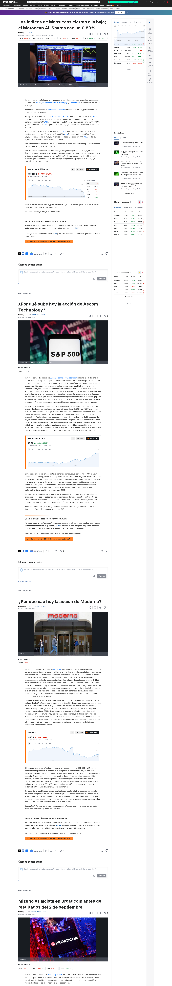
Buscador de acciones (97, 5)
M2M (66, 134)
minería (38, 103)
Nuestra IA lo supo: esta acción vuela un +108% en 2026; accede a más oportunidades (132, 174)
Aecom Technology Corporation (63, 378)
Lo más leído (20, 8)
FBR (45, 125)
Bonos (131, 22)
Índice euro (117, 63)
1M (35, 180)
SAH (46, 122)
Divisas (36, 8)
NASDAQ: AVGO (55, 975)
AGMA (94, 116)
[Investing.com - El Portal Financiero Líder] (11, 2)
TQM (85, 137)
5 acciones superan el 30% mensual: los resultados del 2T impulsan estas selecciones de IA (132, 185)
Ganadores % (128, 207)
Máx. (50, 180)
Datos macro (56, 8)
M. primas (124, 22)
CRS (64, 131)
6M (39, 180)
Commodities (42, 8)
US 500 (116, 47)
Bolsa (49, 8)
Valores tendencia (121, 272)
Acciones (138, 22)
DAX (115, 57)
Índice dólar (117, 60)
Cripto (83, 8)
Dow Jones (117, 53)
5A (46, 180)
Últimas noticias (9, 8)
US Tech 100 (118, 50)
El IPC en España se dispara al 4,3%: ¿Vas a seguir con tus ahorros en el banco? (131, 163)
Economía (64, 8)
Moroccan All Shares (56, 110)
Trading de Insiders (114, 8)
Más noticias (128, 193)
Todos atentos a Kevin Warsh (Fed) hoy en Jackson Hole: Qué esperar (132, 143)
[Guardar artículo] (95, 34)
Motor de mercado (121, 202)
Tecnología (72, 8)
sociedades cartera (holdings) (54, 103)
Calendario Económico (82, 5)
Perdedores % (138, 207)
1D (29, 180)
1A (42, 180)
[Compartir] (90, 34)
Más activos (117, 207)
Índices (116, 22)
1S (32, 180)
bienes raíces (74, 103)
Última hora (29, 8)
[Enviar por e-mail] (56, 253)
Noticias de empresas (102, 8)
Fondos (78, 8)
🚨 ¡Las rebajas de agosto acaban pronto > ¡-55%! (123, 2)
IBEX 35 (116, 44)
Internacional (90, 8)
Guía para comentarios (24, 284)
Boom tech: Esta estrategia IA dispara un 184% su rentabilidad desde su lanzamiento (132, 153)
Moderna (57, 669)
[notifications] (164, 2)
